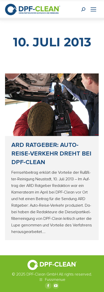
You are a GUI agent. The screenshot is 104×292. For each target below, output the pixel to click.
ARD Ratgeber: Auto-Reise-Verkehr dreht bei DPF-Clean (51, 153)
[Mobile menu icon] (93, 9)
